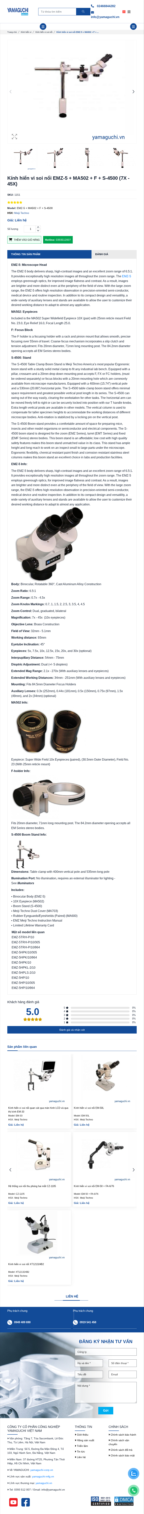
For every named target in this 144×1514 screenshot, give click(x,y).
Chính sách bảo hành (123, 1434)
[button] (133, 92)
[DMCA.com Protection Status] (125, 1501)
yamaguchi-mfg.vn (43, 1476)
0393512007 (58, 239)
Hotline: (50, 239)
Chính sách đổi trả (121, 1449)
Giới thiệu (82, 1434)
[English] (130, 11)
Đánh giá (101, 254)
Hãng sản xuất (85, 1440)
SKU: (10, 194)
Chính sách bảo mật (122, 1455)
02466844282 (106, 6)
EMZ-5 (126, 276)
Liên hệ (81, 1457)
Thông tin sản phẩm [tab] (25, 254)
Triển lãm (82, 1445)
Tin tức (80, 1451)
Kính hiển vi (26, 32)
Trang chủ (12, 32)
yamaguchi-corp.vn (41, 1469)
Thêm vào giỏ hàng (26, 239)
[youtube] (13, 1501)
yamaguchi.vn (44, 1483)
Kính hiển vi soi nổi (43, 32)
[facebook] (25, 1501)
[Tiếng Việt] (125, 11)
